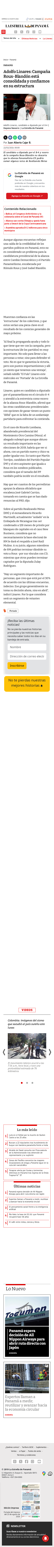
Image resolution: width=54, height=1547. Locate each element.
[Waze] (50, 1473)
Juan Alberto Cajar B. (19, 142)
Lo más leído (27, 1130)
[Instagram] (34, 31)
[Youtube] (40, 31)
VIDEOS (27, 1010)
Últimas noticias (27, 1186)
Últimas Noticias (29, 38)
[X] (22, 31)
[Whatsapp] (15, 137)
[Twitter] (5, 137)
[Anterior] (4, 1052)
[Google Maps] (44, 1473)
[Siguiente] (49, 1052)
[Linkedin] (20, 137)
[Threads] (16, 31)
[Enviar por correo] (24, 137)
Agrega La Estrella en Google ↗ (27, 196)
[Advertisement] (27, 893)
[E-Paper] (46, 18)
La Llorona (48, 38)
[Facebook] (28, 31)
